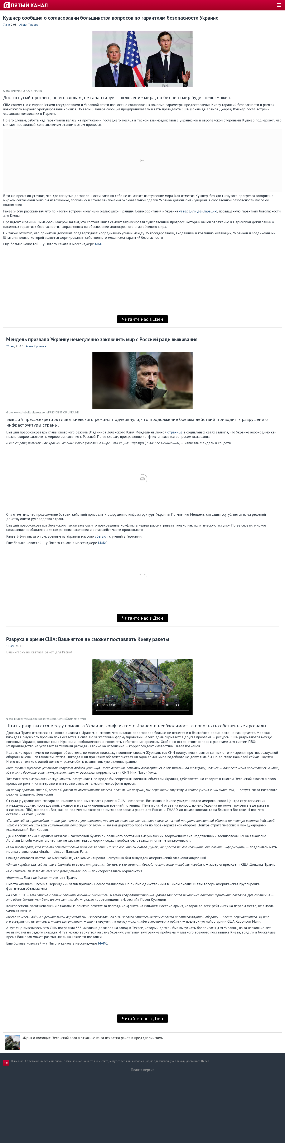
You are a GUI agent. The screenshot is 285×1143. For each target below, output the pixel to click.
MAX (98, 244)
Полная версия (142, 1069)
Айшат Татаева (28, 25)
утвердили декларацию (198, 211)
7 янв (6, 25)
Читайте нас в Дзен (142, 319)
